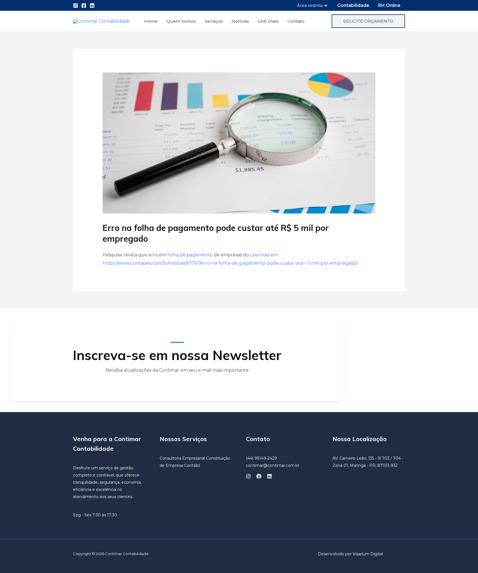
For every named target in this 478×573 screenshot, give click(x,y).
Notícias (240, 21)
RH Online (389, 5)
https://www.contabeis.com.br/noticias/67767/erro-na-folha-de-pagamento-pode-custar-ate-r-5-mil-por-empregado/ (230, 263)
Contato (296, 21)
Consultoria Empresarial (182, 458)
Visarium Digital (368, 553)
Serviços (214, 21)
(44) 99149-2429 (261, 458)
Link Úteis (268, 21)
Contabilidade (353, 5)
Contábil (192, 465)
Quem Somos (181, 21)
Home (151, 21)
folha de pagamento (190, 254)
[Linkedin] (92, 5)
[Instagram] (75, 5)
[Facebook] (83, 5)
